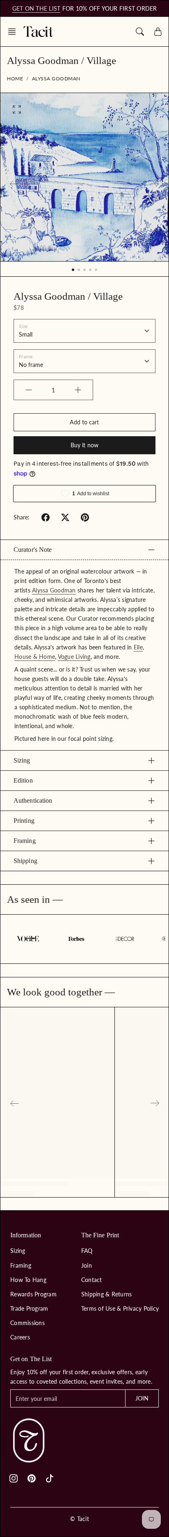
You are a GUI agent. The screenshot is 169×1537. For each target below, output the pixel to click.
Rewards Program (33, 1294)
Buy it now (84, 445)
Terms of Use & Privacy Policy (120, 1308)
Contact (91, 1279)
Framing (25, 840)
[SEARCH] (140, 32)
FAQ (87, 1250)
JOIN (141, 1398)
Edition (23, 780)
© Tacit (79, 1518)
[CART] (158, 32)
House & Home (34, 656)
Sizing (22, 760)
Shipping (25, 860)
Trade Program (29, 1308)
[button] (14, 31)
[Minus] (28, 390)
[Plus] (78, 390)
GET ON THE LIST (36, 8)
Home (15, 78)
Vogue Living (74, 656)
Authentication (33, 800)
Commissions (27, 1322)
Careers (20, 1337)
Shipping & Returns (106, 1294)
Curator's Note (33, 549)
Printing (24, 820)
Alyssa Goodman (56, 78)
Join (86, 1265)
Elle (138, 647)
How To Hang (28, 1279)
